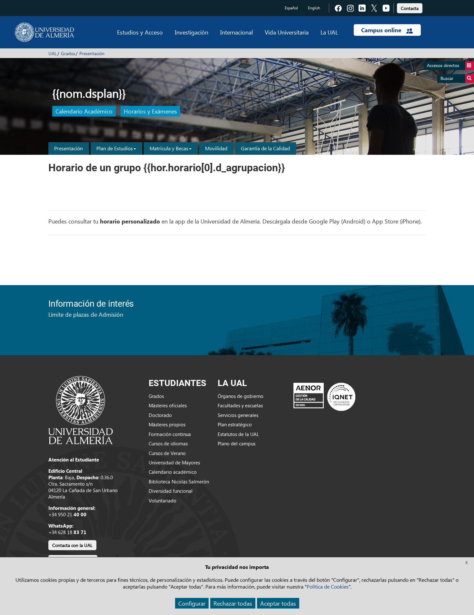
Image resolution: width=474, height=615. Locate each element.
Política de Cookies (328, 586)
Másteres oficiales (168, 405)
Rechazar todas (232, 603)
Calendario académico (173, 472)
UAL (52, 53)
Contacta (410, 8)
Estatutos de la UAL (238, 434)
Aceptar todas (278, 603)
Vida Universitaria (287, 32)
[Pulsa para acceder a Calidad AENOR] (324, 396)
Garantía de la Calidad (265, 148)
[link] (409, 7)
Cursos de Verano (167, 453)
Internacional (236, 32)
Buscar (446, 78)
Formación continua (170, 434)
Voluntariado (162, 500)
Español (291, 7)
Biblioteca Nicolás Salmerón (179, 481)
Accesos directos (443, 65)
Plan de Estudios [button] (114, 148)
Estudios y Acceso (140, 32)
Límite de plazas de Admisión (85, 314)
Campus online (382, 30)
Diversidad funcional (171, 491)
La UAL (329, 32)
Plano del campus (236, 443)
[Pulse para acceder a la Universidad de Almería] (80, 409)
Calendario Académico (84, 111)
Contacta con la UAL (72, 545)
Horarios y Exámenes (150, 111)
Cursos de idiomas (168, 443)
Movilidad (216, 148)
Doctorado (160, 415)
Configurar (191, 603)
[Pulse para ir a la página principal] (44, 32)
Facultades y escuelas (240, 405)
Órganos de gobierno (240, 396)
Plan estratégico (235, 424)
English (314, 7)
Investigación (191, 32)
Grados (68, 53)
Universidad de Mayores (174, 462)
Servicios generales (238, 415)
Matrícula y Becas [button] (169, 148)
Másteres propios (167, 424)
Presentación (91, 53)
